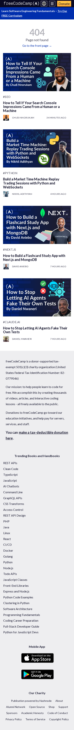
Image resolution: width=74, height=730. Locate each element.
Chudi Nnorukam (23, 117)
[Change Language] (44, 3)
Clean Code (10, 469)
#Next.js (9, 249)
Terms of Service (35, 719)
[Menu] (52, 3)
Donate (64, 4)
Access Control (13, 509)
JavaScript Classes (15, 579)
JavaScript (10, 480)
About (59, 700)
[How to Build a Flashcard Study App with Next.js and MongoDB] (37, 225)
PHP (6, 521)
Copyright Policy (59, 719)
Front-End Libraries (16, 585)
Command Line (13, 492)
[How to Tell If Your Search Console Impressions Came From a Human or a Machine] (37, 72)
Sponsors (11, 713)
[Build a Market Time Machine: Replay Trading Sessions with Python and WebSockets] (37, 148)
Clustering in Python (16, 603)
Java (6, 527)
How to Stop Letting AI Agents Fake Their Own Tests (35, 330)
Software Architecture (17, 609)
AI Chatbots (11, 486)
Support (63, 706)
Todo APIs (10, 573)
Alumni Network (15, 706)
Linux (6, 533)
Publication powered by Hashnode (31, 700)
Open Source (37, 706)
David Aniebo (20, 266)
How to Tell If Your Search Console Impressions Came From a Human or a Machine (31, 107)
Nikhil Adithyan (22, 193)
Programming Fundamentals (21, 615)
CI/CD (7, 544)
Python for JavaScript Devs (21, 632)
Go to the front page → (37, 45)
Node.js (8, 568)
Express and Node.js (16, 591)
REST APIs (10, 463)
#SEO (7, 96)
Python (8, 562)
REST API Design (14, 515)
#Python (10, 173)
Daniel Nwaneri (22, 338)
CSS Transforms (13, 503)
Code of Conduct (57, 713)
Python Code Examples (18, 597)
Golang (8, 556)
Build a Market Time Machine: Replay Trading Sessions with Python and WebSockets (31, 183)
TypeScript (10, 474)
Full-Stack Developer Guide (21, 626)
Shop (52, 706)
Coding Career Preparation (20, 620)
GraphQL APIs (12, 498)
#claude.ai (11, 322)
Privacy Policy (14, 719)
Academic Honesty (32, 713)
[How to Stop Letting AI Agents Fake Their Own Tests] (37, 297)
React (7, 539)
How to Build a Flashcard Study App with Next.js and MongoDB (34, 258)
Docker (8, 550)
